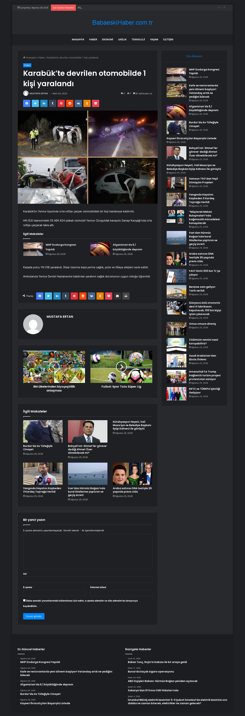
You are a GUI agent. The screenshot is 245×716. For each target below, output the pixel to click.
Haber (93, 39)
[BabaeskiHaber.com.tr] (122, 22)
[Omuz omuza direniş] (176, 328)
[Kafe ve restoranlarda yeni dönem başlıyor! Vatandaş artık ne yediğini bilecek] (176, 90)
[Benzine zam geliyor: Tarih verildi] (176, 292)
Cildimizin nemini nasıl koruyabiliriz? (203, 341)
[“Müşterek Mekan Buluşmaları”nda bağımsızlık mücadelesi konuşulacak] (176, 216)
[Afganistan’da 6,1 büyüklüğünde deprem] (100, 249)
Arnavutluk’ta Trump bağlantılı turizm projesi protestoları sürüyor (205, 375)
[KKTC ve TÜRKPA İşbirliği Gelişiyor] (176, 393)
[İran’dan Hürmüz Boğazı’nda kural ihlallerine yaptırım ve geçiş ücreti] (87, 474)
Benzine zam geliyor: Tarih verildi (202, 288)
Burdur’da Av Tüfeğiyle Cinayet (38, 447)
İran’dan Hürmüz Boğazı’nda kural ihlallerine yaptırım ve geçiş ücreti (86, 491)
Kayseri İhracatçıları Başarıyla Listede (191, 138)
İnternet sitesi (98, 587)
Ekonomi (107, 39)
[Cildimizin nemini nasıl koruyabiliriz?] (176, 344)
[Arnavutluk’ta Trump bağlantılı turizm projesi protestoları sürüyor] (176, 376)
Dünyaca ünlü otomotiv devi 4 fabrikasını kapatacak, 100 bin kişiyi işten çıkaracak (205, 308)
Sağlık (122, 39)
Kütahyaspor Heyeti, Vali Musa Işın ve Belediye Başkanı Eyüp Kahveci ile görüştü (132, 425)
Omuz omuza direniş (202, 324)
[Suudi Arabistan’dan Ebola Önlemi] (176, 360)
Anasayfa (78, 39)
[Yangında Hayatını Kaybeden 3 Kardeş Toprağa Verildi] (43, 474)
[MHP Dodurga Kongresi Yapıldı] (33, 249)
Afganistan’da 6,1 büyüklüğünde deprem (100, 7)
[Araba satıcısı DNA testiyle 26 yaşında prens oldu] (132, 474)
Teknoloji (138, 39)
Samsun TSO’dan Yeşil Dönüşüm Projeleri (203, 180)
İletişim (168, 39)
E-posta (28, 587)
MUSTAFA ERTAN (39, 93)
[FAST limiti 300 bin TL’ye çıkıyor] (176, 276)
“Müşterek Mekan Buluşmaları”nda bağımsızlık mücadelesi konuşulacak (204, 217)
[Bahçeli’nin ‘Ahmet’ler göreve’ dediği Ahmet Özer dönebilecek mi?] (87, 431)
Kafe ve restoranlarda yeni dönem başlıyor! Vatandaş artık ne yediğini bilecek (203, 91)
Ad (25, 573)
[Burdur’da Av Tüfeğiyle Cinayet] (43, 431)
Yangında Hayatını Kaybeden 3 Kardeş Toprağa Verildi (42, 489)
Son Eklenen (194, 56)
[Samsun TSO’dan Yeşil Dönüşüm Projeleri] (176, 183)
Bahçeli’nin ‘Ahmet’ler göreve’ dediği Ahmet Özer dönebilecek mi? (87, 449)
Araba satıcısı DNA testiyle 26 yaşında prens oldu (132, 489)
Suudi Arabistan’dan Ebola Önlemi (202, 357)
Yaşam (154, 39)
